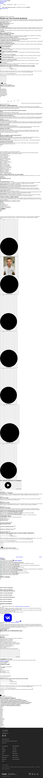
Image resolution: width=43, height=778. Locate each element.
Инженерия (14, 751)
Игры (3, 753)
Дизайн (15, 4)
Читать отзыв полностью (5, 613)
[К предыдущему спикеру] (0, 575)
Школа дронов (15, 753)
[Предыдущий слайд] (0, 87)
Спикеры (1, 3)
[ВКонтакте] (20, 621)
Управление (15, 749)
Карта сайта (4, 742)
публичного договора (12, 73)
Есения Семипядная (18, 560)
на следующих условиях (29, 71)
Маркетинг (4, 749)
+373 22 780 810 (5, 730)
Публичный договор (5, 739)
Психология (4, 759)
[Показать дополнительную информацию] (0, 146)
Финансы (3, 751)
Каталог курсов (9, 4)
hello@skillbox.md (5, 733)
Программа (2, 2)
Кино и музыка (15, 755)
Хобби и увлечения (5, 755)
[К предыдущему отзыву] (0, 218)
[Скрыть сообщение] (0, 83)
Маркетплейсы (4, 757)
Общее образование (16, 759)
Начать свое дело (16, 757)
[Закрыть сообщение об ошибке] (32, 74)
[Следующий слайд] (0, 88)
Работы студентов (3, 1)
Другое (3, 761)
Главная (4, 4)
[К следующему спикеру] (1, 575)
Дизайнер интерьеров (15, 622)
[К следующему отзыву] (1, 218)
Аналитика (14, 747)
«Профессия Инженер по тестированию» (22, 606)
